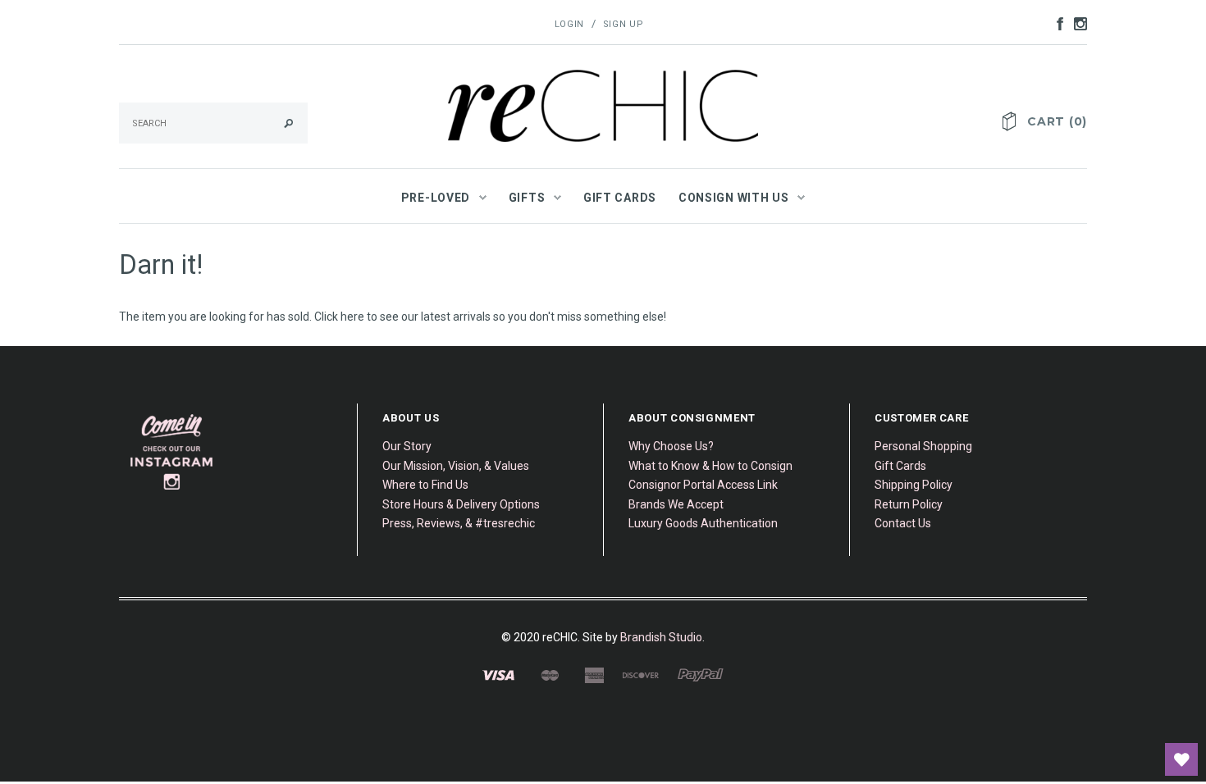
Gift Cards (900, 465)
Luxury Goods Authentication (703, 523)
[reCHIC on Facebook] (1055, 23)
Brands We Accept (676, 504)
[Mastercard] (549, 674)
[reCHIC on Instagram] (1076, 23)
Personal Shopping (923, 446)
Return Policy (909, 504)
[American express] (594, 674)
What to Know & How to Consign (710, 465)
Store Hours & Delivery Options (461, 504)
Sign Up (623, 24)
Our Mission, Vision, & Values (455, 465)
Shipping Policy (913, 484)
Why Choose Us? (671, 446)
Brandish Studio (661, 637)
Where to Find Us (425, 484)
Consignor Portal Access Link (703, 484)
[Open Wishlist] (1181, 759)
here (352, 316)
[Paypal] (701, 674)
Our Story (407, 446)
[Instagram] (172, 451)
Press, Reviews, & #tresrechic (458, 523)
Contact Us (903, 523)
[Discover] (641, 674)
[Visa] (498, 674)
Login (569, 24)
